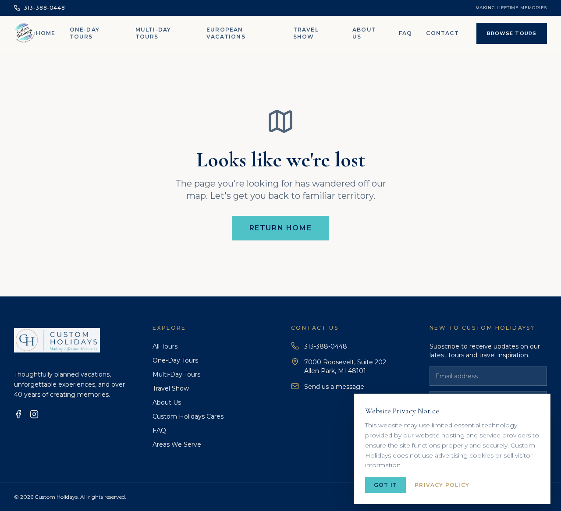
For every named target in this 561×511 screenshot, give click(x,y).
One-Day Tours (84, 33)
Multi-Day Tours (153, 33)
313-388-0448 (325, 346)
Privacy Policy (442, 485)
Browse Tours (511, 33)
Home (46, 33)
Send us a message (334, 387)
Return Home (280, 228)
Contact (442, 33)
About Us (364, 33)
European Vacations (225, 33)
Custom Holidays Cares (188, 416)
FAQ (405, 33)
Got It (385, 485)
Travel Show (306, 33)
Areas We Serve (177, 444)
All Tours (165, 346)
